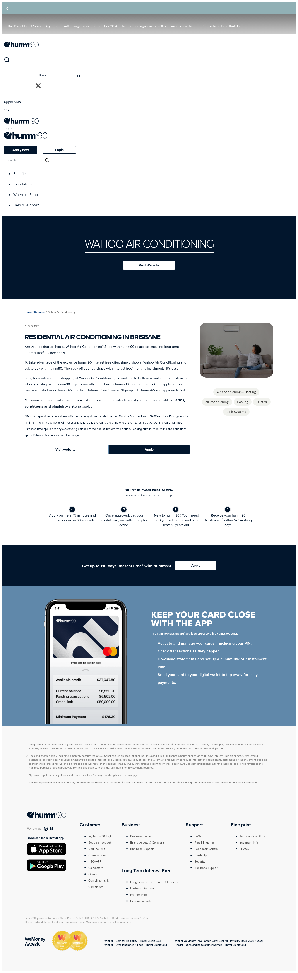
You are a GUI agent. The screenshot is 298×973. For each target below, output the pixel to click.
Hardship (200, 855)
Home (28, 312)
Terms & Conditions (253, 836)
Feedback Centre (206, 849)
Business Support (142, 849)
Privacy (244, 849)
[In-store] (236, 375)
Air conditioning (217, 402)
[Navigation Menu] (6, 116)
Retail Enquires (204, 842)
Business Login (140, 836)
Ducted (262, 402)
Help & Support (26, 205)
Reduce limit (96, 849)
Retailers (39, 312)
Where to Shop (25, 194)
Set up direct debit (100, 842)
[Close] (38, 86)
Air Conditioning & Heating (236, 392)
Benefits (20, 173)
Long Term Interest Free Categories (154, 882)
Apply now (12, 102)
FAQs (198, 836)
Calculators (22, 184)
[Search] (7, 61)
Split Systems (236, 412)
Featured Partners (142, 888)
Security (199, 861)
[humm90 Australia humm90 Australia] (21, 46)
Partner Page (139, 894)
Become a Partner (142, 901)
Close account (98, 855)
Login (8, 108)
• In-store (33, 325)
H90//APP (94, 861)
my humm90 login (100, 836)
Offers (92, 874)
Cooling (242, 402)
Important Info (249, 842)
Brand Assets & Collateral (147, 842)
